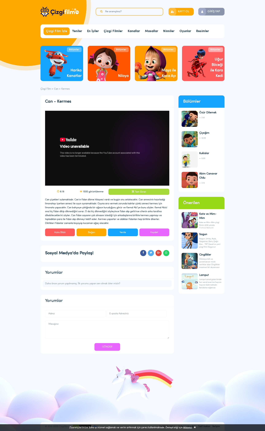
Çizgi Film (59, 12)
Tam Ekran (140, 192)
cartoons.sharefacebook (143, 253)
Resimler (202, 31)
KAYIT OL (183, 11)
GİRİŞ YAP (213, 11)
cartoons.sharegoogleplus (159, 253)
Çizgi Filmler (113, 31)
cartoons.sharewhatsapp (166, 253)
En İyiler (93, 31)
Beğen (91, 232)
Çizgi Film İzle (56, 31)
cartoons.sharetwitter (151, 253)
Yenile (123, 232)
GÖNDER (107, 347)
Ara (101, 11)
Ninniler (169, 31)
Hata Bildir (60, 232)
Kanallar (134, 31)
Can (56, 89)
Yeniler (77, 31)
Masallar (151, 31)
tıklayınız (187, 427)
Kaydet (154, 232)
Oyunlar (185, 31)
